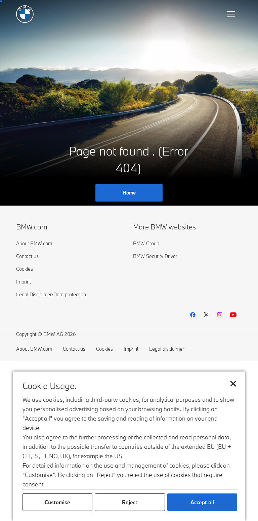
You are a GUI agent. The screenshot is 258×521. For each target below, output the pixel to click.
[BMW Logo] (25, 14)
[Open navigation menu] (232, 14)
